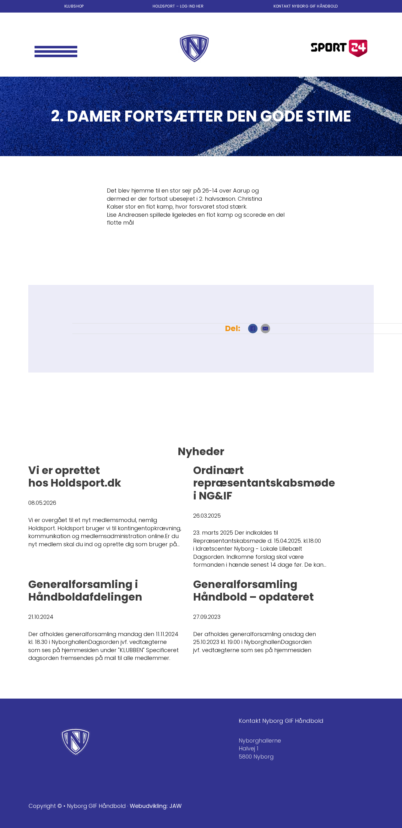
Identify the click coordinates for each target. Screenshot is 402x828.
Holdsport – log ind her (179, 6)
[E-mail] (265, 328)
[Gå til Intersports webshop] (339, 48)
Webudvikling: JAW (156, 806)
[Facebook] (253, 328)
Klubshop (74, 6)
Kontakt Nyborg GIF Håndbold (306, 6)
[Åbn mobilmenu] (56, 48)
